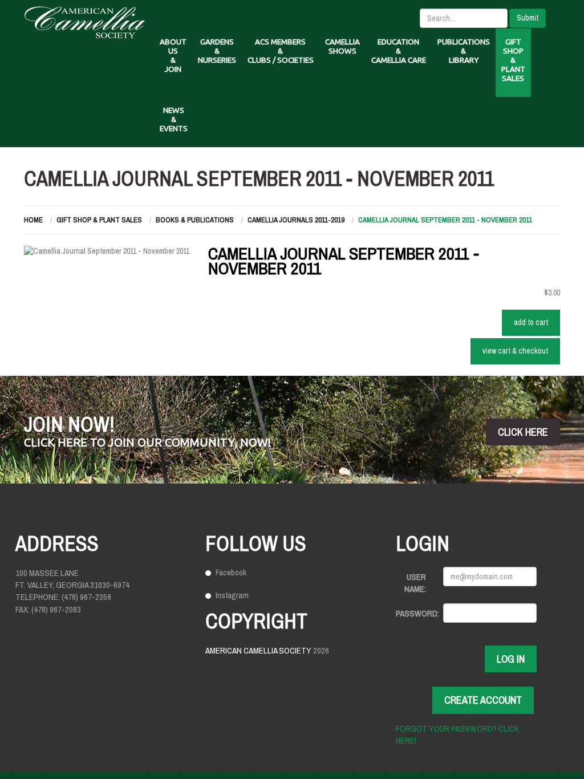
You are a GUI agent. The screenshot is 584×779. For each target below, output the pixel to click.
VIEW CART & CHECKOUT (515, 351)
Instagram (232, 595)
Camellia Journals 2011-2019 (296, 220)
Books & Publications (195, 220)
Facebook (231, 572)
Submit (527, 18)
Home (33, 220)
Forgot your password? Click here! (457, 734)
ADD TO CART (531, 322)
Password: (415, 613)
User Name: (415, 583)
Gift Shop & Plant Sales (99, 220)
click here (523, 432)
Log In (511, 659)
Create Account (483, 700)
